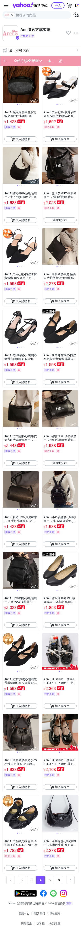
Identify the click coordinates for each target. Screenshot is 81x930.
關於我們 (39, 913)
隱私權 (41, 923)
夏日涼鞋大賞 (19, 50)
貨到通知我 (60, 220)
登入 (58, 5)
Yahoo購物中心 (30, 5)
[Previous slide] (5, 84)
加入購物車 (23, 139)
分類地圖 (54, 923)
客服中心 (23, 913)
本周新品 (52, 60)
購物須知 (55, 913)
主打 (6, 60)
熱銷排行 (63, 60)
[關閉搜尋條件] (12, 15)
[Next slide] (36, 84)
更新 (69, 903)
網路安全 (26, 923)
